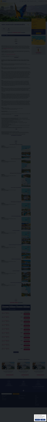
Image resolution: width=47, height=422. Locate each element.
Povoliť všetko (37, 419)
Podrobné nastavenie (43, 419)
